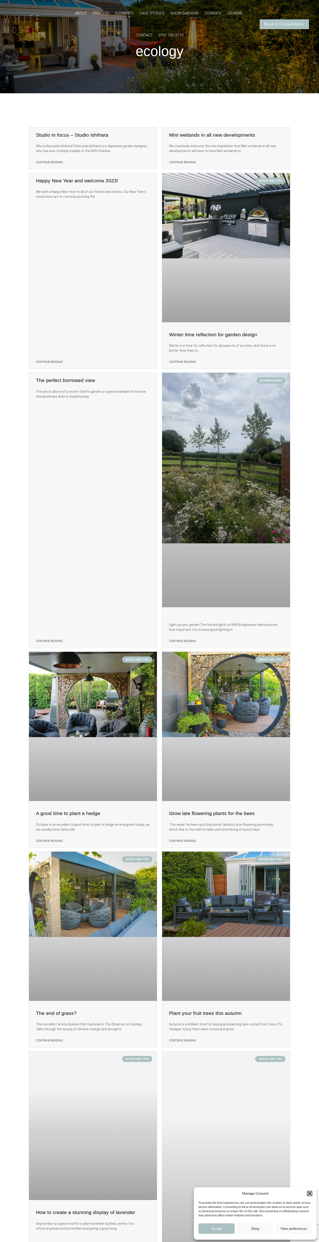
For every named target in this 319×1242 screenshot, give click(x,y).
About (81, 13)
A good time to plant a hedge (68, 813)
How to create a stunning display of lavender (85, 1212)
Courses (213, 13)
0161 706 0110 (171, 35)
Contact (144, 35)
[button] (309, 1193)
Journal (235, 13)
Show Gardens (184, 13)
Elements (124, 13)
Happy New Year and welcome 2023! (77, 180)
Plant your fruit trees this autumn (205, 1013)
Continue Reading (49, 162)
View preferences (293, 1229)
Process (101, 13)
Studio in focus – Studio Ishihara (72, 135)
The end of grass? (56, 1013)
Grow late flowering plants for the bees (212, 813)
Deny (255, 1229)
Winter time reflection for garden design (213, 334)
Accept (216, 1229)
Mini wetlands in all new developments (212, 135)
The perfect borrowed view (65, 380)
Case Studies (152, 13)
